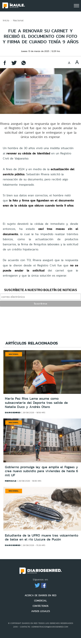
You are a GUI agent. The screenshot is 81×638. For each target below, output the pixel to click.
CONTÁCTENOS (40, 606)
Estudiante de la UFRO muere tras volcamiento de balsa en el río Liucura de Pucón (41, 537)
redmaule (10, 480)
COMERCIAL (40, 600)
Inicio (6, 20)
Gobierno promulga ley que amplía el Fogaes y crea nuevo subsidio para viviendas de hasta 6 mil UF (41, 471)
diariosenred (12, 412)
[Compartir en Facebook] (5, 64)
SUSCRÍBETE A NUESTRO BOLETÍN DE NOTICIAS (40, 290)
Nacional (18, 20)
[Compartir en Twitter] (14, 64)
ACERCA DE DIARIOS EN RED (40, 595)
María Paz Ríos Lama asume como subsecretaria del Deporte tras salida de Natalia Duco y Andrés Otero (36, 402)
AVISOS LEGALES (40, 611)
